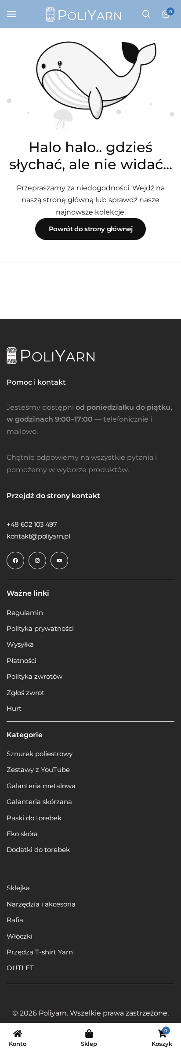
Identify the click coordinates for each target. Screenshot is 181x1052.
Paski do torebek (34, 818)
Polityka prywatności (40, 629)
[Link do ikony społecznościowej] (15, 560)
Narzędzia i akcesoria (41, 904)
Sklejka (18, 888)
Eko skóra (22, 834)
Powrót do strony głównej (90, 229)
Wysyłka (20, 644)
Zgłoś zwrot (25, 693)
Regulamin (25, 613)
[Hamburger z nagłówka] (16, 13)
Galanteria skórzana (39, 802)
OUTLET (20, 968)
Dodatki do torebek (38, 850)
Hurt (14, 709)
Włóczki (20, 936)
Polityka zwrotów (34, 677)
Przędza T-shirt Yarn (40, 952)
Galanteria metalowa (41, 786)
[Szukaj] (146, 14)
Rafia (15, 920)
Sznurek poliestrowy (39, 754)
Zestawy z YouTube (38, 770)
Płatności (21, 661)
